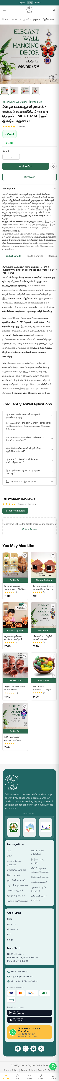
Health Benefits (34, 256)
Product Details (13, 256)
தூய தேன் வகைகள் (16, 880)
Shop (10, 919)
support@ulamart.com (22, 976)
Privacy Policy (11, 1070)
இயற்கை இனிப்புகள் (16, 895)
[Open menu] (4, 10)
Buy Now (29, 176)
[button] (29, 126)
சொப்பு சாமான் (13, 875)
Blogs (10, 939)
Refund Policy (28, 1070)
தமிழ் (30, 3)
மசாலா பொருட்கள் (15, 890)
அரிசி (9, 855)
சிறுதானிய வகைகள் (16, 869)
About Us (11, 924)
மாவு (9, 850)
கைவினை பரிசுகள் (39, 882)
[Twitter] (41, 1049)
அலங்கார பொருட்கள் (20, 19)
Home (5, 19)
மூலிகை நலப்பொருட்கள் (17, 900)
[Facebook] (18, 1049)
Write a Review (17, 510)
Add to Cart (25, 166)
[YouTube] (33, 1049)
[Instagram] (26, 1049)
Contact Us (12, 929)
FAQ (9, 934)
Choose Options (44, 580)
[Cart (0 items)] (54, 9)
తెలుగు (37, 3)
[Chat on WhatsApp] (53, 1066)
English (22, 3)
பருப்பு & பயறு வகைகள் (17, 885)
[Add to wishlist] (54, 166)
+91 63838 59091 (19, 971)
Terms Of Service (47, 1070)
